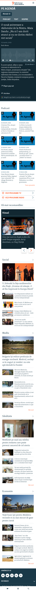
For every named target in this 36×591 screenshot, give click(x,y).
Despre (25, 19)
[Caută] (28, 588)
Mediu (5, 333)
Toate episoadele (30, 185)
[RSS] (16, 575)
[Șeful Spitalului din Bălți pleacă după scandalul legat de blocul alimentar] (7, 480)
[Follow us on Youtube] (7, 575)
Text (16, 19)
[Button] (5, 94)
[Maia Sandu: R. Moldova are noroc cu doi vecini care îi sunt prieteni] (7, 305)
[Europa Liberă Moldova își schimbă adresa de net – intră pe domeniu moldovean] (7, 313)
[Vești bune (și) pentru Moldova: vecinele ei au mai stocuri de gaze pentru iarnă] (18, 504)
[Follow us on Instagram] (12, 575)
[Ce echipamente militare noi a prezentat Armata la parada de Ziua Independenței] (7, 296)
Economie (7, 491)
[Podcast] (18, 588)
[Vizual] (7, 588)
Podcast (7, 19)
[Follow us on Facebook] (3, 575)
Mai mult (31, 410)
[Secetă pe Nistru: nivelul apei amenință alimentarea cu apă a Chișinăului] (7, 405)
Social (5, 260)
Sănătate (7, 416)
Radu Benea (5, 45)
